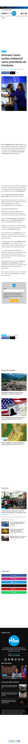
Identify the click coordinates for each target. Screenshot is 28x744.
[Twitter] (19, 659)
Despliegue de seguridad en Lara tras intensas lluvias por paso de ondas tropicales (8, 701)
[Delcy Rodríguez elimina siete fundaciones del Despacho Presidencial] (14, 672)
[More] (17, 72)
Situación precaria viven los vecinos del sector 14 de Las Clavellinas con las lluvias (9, 694)
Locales (3, 508)
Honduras (9, 335)
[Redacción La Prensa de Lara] (2, 69)
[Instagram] (9, 659)
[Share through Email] (19, 741)
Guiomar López (4, 514)
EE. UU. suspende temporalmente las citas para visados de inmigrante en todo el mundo (13, 418)
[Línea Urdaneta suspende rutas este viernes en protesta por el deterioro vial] (14, 500)
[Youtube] (22, 659)
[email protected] (16, 654)
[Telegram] (12, 659)
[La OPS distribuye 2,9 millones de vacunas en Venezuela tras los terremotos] (5, 524)
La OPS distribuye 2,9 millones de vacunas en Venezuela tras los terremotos (17, 523)
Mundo (4, 51)
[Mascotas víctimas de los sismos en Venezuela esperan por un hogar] (5, 538)
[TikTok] (15, 659)
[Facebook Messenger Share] (16, 741)
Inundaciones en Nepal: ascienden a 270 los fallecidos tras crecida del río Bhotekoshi (12, 393)
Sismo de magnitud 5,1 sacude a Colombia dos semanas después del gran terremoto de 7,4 (13, 443)
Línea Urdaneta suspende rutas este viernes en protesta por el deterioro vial (13, 511)
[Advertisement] (14, 35)
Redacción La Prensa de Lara (10, 69)
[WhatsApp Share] (14, 741)
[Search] (25, 18)
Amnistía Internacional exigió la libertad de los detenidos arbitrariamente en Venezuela (17, 531)
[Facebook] (5, 659)
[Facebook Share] (9, 741)
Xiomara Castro (15, 335)
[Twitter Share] (11, 741)
